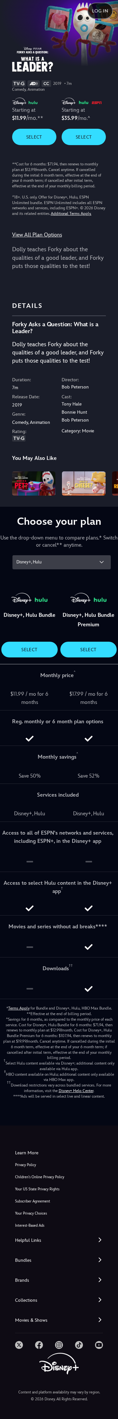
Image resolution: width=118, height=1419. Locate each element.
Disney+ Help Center (76, 1090)
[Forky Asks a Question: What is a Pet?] (34, 483)
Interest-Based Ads (29, 1225)
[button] (59, 1240)
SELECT (34, 137)
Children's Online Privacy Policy (39, 1177)
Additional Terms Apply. (71, 213)
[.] (19, 1345)
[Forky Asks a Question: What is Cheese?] (84, 483)
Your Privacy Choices (31, 1213)
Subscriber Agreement (32, 1201)
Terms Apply (19, 1008)
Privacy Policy (25, 1165)
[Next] (106, 482)
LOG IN (100, 10)
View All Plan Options (37, 235)
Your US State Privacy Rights (37, 1189)
